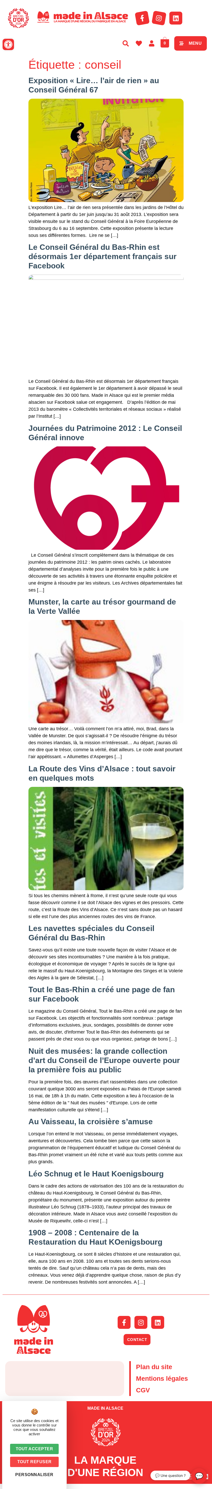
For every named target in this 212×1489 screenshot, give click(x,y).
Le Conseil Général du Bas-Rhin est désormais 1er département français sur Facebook (102, 256)
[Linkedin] (175, 18)
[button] (8, 44)
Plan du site (154, 1366)
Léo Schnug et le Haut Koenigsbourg (96, 1173)
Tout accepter (34, 1449)
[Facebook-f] (142, 18)
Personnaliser (34, 1474)
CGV (143, 1390)
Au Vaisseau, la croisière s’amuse (90, 1121)
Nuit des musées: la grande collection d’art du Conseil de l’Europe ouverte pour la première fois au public (104, 1060)
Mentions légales (162, 1378)
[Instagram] (159, 18)
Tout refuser (34, 1462)
